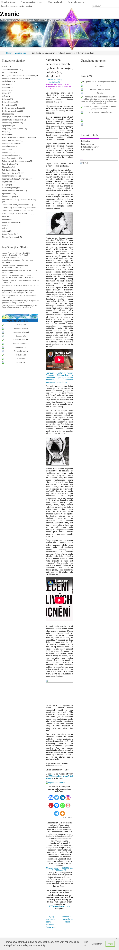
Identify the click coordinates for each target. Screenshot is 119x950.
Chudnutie (6, 90)
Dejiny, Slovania (8, 102)
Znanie (9, 13)
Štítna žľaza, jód (8, 197)
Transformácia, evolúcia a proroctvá (16, 211)
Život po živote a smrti (10, 237)
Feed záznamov (87, 144)
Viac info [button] (85, 944)
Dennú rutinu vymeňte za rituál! (67, 918)
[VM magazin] (20, 325)
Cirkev (4, 93)
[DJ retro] (99, 93)
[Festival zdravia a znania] (99, 89)
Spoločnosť (6, 194)
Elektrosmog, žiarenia (10, 123)
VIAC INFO (99, 67)
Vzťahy (5, 231)
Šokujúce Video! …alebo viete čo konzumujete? (15, 266)
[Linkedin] (62, 796)
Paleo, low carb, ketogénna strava (15, 161)
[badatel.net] (20, 362)
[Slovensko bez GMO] (20, 340)
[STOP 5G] (20, 359)
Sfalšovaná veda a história (12, 191)
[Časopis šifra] (20, 336)
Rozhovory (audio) (9, 188)
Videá (4, 219)
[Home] (2, 53)
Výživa (4, 228)
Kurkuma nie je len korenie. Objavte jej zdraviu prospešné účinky (20, 302)
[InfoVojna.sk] (20, 355)
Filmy (4, 132)
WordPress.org (87, 150)
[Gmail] (68, 804)
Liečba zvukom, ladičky (11, 141)
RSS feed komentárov (90, 147)
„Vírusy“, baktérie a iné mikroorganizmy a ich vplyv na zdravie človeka (19, 307)
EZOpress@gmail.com (59, 906)
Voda (4, 225)
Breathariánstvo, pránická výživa (15, 78)
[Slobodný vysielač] (20, 329)
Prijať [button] (110, 944)
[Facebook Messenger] (56, 804)
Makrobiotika (7, 149)
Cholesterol (6, 87)
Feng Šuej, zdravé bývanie (12, 129)
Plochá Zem (7, 167)
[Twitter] (56, 796)
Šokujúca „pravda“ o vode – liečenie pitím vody (20, 280)
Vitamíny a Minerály (10, 222)
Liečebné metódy (21, 53)
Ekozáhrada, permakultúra (12, 120)
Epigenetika (7, 126)
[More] (62, 812)
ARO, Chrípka (7, 73)
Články (9, 53)
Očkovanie (6, 152)
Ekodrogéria (7, 114)
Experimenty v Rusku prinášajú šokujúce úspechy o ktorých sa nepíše (18, 292)
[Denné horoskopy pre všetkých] (99, 112)
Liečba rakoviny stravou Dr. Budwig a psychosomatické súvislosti (16, 276)
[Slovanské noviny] (20, 351)
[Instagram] (68, 796)
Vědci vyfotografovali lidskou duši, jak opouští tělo (20, 271)
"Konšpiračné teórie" (10, 70)
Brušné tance (7, 81)
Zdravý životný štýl (9, 234)
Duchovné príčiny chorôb (12, 108)
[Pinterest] (51, 804)
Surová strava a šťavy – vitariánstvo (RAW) (19, 200)
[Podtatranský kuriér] (20, 344)
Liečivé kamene (8, 146)
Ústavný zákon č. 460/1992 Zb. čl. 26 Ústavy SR (59, 869)
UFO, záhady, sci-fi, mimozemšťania (16, 214)
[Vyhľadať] (117, 6)
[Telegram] (56, 812)
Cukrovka (6, 99)
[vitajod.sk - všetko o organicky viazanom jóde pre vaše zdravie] (99, 108)
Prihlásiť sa (85, 141)
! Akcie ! (5, 67)
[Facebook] (51, 796)
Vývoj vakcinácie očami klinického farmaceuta (50, 920)
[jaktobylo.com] (20, 347)
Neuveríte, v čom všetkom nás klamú (16, 286)
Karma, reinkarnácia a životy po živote (17, 138)
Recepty (5, 185)
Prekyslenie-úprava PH (11, 173)
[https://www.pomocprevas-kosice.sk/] (20, 318)
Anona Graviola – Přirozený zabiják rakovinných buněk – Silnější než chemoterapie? (16, 255)
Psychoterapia (7, 182)
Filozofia (5, 135)
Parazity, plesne (8, 164)
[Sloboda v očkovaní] (20, 332)
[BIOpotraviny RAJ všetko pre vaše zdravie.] (99, 82)
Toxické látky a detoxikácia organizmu (17, 208)
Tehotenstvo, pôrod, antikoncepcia (15, 205)
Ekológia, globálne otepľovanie (14, 117)
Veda (4, 216)
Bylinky (5, 84)
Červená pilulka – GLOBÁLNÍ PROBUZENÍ (19, 296)
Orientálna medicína (10, 158)
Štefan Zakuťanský (55, 80)
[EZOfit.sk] (99, 86)
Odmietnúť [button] (97, 944)
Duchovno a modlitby (10, 111)
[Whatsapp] (62, 804)
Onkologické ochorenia (11, 155)
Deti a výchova (8, 105)
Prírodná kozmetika (9, 176)
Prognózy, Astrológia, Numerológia (15, 179)
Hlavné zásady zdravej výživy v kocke (17, 260)
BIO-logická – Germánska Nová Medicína (18, 76)
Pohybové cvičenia (9, 170)
